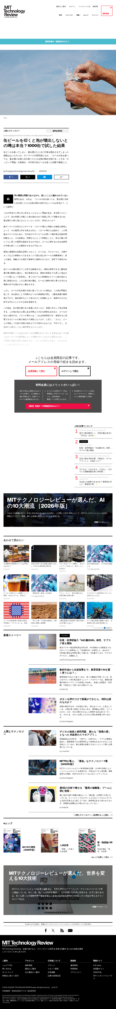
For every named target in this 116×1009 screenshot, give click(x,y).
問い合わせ (6, 969)
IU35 (60, 15)
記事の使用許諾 (54, 976)
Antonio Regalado (67, 721)
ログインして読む (70, 371)
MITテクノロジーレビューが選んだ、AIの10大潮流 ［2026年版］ (56, 503)
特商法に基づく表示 (10, 976)
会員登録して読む (36, 371)
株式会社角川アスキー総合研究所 (24, 991)
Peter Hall (65, 689)
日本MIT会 (97, 972)
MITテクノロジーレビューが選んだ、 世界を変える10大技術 (57, 876)
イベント (95, 15)
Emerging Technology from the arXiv (20, 171)
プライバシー (75, 972)
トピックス (69, 15)
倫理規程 (74, 965)
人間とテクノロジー (12, 131)
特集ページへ (99, 522)
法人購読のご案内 (32, 972)
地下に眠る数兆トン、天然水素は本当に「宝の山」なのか (95, 432)
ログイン (72, 6)
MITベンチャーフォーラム (102, 977)
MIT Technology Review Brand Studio (74, 660)
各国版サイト (98, 969)
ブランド (51, 965)
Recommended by (98, 628)
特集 (78, 15)
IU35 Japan (97, 965)
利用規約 (74, 969)
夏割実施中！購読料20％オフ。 (58, 41)
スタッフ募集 (53, 969)
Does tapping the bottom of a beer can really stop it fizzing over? (28, 135)
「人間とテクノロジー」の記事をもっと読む (91, 815)
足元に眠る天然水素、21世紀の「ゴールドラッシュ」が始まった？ (95, 458)
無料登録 (106, 14)
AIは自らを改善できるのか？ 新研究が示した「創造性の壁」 (95, 480)
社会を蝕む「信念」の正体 (104, 846)
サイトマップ (7, 972)
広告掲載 (51, 972)
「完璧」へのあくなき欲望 (67, 848)
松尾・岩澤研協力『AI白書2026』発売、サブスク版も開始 (95, 446)
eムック (86, 15)
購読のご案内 (61, 6)
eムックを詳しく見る (100, 857)
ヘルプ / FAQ (7, 965)
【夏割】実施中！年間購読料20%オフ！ (44, 406)
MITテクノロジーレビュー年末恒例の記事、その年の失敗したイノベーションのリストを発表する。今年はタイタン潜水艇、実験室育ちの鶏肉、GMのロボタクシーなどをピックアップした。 (86, 771)
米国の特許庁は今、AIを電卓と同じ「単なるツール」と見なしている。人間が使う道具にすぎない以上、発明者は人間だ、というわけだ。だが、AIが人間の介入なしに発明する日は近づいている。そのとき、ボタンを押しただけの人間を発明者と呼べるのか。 (86, 711)
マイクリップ (83, 6)
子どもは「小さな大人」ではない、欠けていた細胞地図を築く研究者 (95, 469)
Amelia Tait (65, 807)
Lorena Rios (65, 751)
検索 (94, 6)
